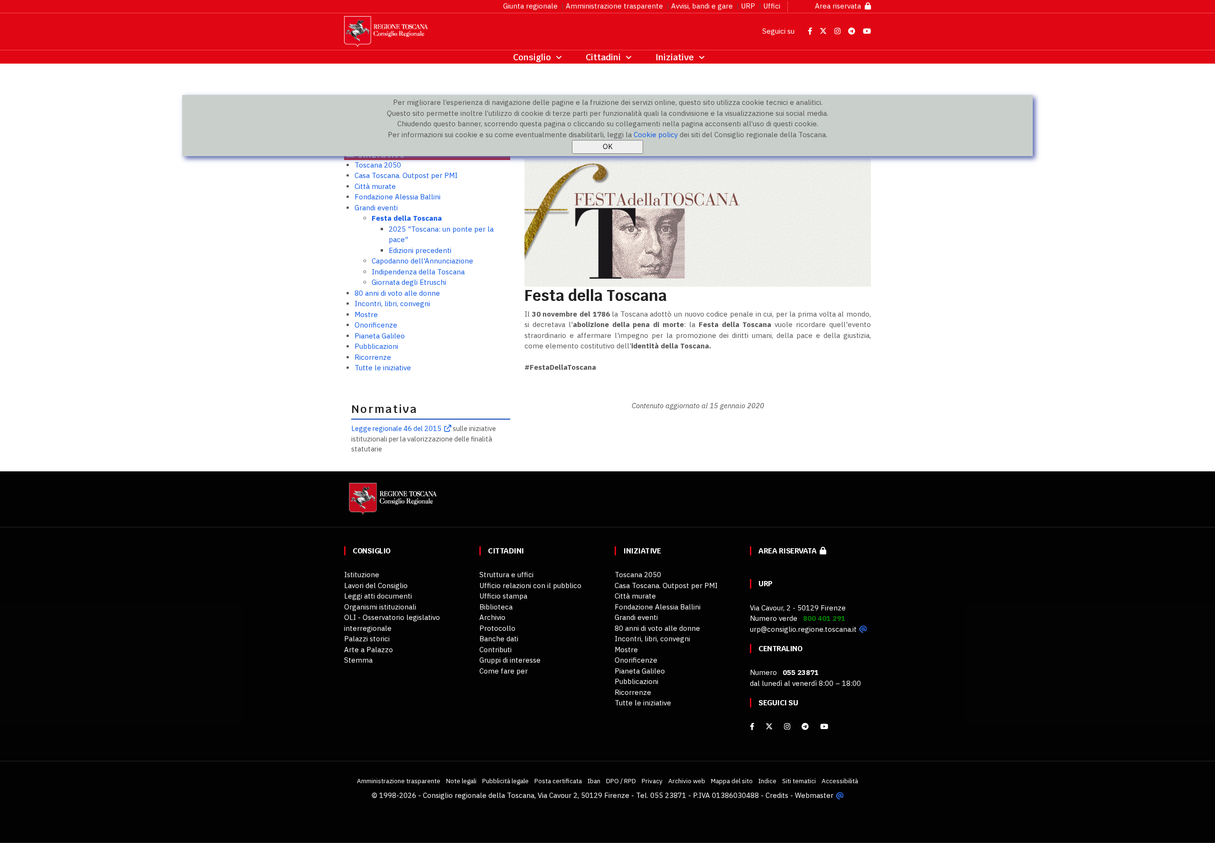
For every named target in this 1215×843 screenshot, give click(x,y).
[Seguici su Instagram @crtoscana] (838, 31)
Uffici (771, 5)
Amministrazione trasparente (614, 5)
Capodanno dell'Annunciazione (422, 260)
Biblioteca (496, 606)
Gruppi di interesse (510, 660)
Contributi (495, 649)
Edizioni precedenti (420, 250)
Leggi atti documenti (378, 595)
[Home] (391, 503)
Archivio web (686, 781)
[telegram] (806, 726)
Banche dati (498, 638)
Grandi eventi (376, 207)
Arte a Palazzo (368, 649)
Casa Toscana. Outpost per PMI (406, 175)
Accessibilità (840, 781)
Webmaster (814, 795)
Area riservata (840, 5)
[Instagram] (787, 726)
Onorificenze (376, 324)
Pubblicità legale (505, 781)
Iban (594, 781)
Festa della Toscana (407, 218)
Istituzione (361, 574)
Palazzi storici (367, 638)
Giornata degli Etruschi (409, 282)
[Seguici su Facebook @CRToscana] (811, 31)
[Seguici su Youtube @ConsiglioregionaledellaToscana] (867, 31)
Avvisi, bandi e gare (702, 5)
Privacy (652, 781)
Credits (777, 795)
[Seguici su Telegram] (852, 31)
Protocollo (497, 628)
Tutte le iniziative (383, 367)
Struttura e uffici (506, 574)
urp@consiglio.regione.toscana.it (803, 629)
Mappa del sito (732, 781)
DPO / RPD (621, 781)
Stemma (358, 660)
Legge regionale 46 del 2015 (396, 428)
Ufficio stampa (503, 595)
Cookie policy (656, 134)
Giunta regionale (530, 5)
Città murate (375, 186)
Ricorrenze (373, 357)
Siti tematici (799, 781)
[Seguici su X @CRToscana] (824, 31)
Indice (767, 781)
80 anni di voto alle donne (397, 293)
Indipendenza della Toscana (418, 271)
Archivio (492, 617)
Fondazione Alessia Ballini (397, 196)
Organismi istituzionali (380, 606)
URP (748, 5)
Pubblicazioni (376, 346)
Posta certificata (558, 781)
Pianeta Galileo (380, 335)
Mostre (366, 314)
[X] (769, 726)
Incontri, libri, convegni (392, 303)
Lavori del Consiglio (376, 585)
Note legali (461, 781)
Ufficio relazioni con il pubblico (530, 585)
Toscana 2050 (378, 164)
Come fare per (503, 670)
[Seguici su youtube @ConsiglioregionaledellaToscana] (824, 726)
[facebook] (752, 726)
